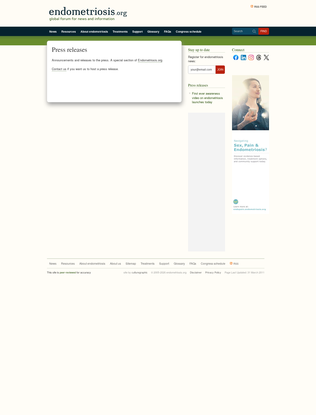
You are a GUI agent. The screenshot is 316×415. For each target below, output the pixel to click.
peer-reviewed (68, 272)
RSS (236, 263)
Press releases (198, 85)
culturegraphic (140, 272)
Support (137, 31)
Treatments (120, 31)
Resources (68, 31)
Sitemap (131, 263)
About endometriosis (94, 31)
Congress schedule (188, 31)
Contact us (59, 69)
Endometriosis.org (150, 60)
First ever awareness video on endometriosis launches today (207, 97)
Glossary (153, 31)
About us (115, 263)
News (53, 31)
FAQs (167, 31)
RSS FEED (260, 6)
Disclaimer (196, 272)
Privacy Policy (213, 272)
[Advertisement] (114, 87)
